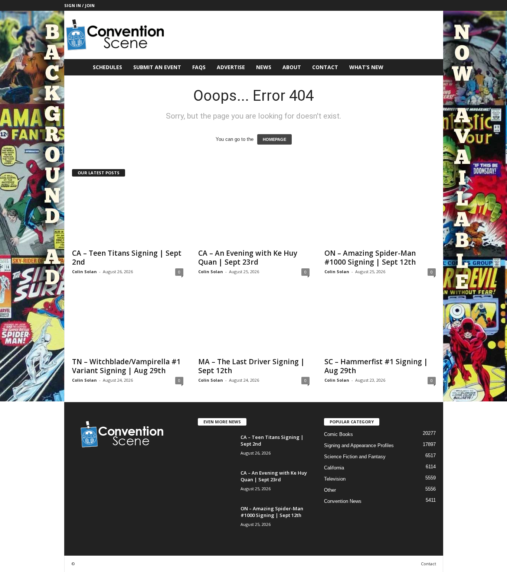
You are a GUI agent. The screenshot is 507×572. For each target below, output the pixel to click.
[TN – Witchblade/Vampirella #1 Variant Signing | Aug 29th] (127, 323)
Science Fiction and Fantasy (355, 456)
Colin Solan (84, 271)
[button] (432, 67)
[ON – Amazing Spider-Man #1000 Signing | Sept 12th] (380, 214)
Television (335, 479)
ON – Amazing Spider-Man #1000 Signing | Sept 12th (370, 257)
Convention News (343, 501)
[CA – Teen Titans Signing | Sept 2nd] (127, 214)
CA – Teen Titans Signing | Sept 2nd (126, 257)
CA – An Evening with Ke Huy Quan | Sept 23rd (247, 257)
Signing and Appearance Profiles (359, 445)
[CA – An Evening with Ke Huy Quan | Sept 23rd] (254, 214)
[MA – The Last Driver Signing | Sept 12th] (254, 323)
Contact (325, 67)
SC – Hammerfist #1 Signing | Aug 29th (376, 366)
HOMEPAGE (274, 139)
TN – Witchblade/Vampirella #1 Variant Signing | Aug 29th (126, 366)
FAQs (199, 67)
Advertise (231, 67)
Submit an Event (157, 67)
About (291, 67)
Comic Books (338, 434)
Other (330, 490)
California (334, 468)
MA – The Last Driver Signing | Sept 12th (251, 366)
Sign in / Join (79, 5)
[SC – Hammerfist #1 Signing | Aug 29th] (380, 323)
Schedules (107, 67)
